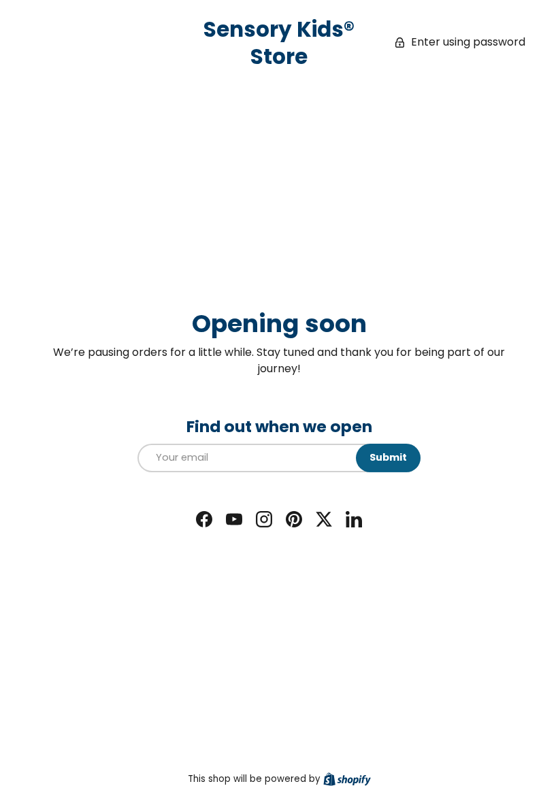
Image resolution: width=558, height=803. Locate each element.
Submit (388, 457)
